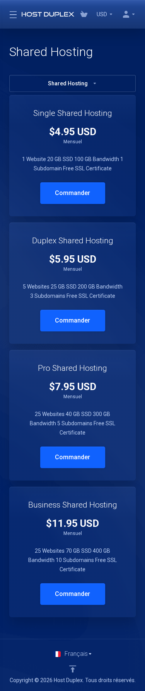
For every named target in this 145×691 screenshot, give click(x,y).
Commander (72, 193)
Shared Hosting (68, 83)
